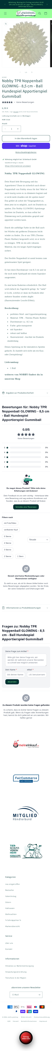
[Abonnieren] (39, 995)
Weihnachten (11, 914)
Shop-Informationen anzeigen (18, 166)
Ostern (8, 902)
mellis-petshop (13, 1017)
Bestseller (9, 890)
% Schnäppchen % (13, 920)
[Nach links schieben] (20, 72)
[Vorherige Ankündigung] (5, 4)
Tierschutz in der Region (15, 978)
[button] (5, 13)
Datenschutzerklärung (42, 1017)
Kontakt (8, 949)
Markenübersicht (12, 926)
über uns (9, 943)
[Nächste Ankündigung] (47, 4)
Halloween (10, 908)
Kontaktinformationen (29, 1021)
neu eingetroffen (12, 884)
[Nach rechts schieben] (32, 72)
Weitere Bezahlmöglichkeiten (26, 152)
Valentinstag (10, 896)
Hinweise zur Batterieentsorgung (19, 966)
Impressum (43, 1021)
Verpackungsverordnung (16, 972)
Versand (15, 112)
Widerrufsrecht (26, 1017)
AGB (8, 1021)
